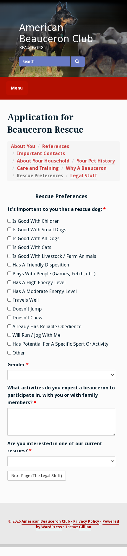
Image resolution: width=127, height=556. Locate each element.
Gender (18, 365)
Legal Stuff (83, 175)
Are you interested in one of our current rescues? (54, 447)
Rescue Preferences (40, 175)
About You (23, 146)
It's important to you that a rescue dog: (56, 209)
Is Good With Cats (31, 247)
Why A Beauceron (86, 168)
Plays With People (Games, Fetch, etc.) (53, 274)
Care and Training (38, 168)
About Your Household (43, 161)
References (55, 146)
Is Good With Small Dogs (38, 230)
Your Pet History (95, 161)
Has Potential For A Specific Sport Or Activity (59, 344)
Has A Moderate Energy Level (44, 291)
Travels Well (25, 300)
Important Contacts (41, 153)
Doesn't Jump (26, 309)
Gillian (85, 527)
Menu (17, 88)
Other (18, 353)
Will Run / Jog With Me (36, 335)
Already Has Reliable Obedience (46, 326)
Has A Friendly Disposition (40, 265)
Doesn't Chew (26, 318)
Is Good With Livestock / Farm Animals (53, 256)
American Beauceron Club (56, 33)
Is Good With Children (35, 221)
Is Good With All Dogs (35, 238)
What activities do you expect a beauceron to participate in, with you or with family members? (61, 395)
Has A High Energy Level (38, 282)
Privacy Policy (86, 521)
